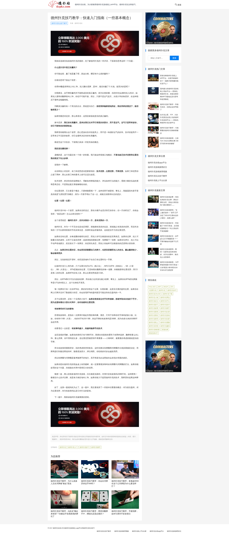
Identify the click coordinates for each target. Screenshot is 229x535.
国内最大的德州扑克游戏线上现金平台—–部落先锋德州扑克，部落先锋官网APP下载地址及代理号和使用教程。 (169, 93)
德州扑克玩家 (165, 319)
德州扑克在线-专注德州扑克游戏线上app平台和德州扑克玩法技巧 (74, 528)
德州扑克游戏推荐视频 (157, 171)
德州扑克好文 (153, 301)
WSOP (166, 287)
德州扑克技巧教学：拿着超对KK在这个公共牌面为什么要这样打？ (125, 483)
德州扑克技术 (165, 304)
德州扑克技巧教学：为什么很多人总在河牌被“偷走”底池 (64, 482)
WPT (159, 287)
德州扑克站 (78, 23)
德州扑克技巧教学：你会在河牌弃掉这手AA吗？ (94, 482)
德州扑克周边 (165, 297)
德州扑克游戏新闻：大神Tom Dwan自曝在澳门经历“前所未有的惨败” (169, 141)
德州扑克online (155, 294)
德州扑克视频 (165, 322)
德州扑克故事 (153, 308)
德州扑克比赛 (165, 312)
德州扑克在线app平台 (157, 162)
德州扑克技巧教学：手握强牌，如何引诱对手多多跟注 (125, 512)
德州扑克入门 (72, 447)
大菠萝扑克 (152, 290)
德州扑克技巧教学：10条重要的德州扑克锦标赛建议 (169, 130)
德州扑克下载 (167, 294)
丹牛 (172, 287)
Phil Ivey (152, 287)
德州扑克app (172, 290)
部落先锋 (165, 329)
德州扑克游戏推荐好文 (157, 167)
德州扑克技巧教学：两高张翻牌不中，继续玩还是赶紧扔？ (94, 512)
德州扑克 (63, 447)
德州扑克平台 (165, 301)
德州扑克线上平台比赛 (157, 180)
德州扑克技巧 (84, 447)
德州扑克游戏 (165, 315)
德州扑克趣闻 (165, 326)
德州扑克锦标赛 (154, 329)
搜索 (174, 58)
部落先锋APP (153, 333)
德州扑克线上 (153, 322)
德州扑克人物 (153, 297)
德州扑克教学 (96, 447)
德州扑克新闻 (153, 312)
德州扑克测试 (153, 315)
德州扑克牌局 (153, 319)
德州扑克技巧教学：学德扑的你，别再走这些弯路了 (169, 107)
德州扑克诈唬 (153, 326)
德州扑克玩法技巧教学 (59, 23)
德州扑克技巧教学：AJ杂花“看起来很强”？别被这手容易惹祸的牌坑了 (64, 514)
